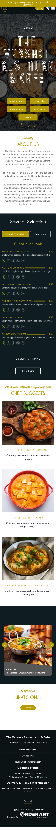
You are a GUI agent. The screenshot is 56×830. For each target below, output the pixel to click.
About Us (11, 669)
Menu (28, 117)
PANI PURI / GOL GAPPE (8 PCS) (17, 301)
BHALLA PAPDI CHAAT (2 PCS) (16, 284)
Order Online (40, 101)
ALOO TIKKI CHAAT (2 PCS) (15, 252)
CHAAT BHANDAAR (28, 244)
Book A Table (16, 109)
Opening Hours (16, 101)
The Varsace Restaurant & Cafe (28, 737)
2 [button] (28, 126)
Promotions (39, 109)
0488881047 (28, 755)
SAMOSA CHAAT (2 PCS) (14, 334)
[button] (49, 72)
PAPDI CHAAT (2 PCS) (12, 318)
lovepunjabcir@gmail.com (28, 761)
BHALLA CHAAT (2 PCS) (13, 268)
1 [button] (21, 124)
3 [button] (34, 126)
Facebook (28, 801)
